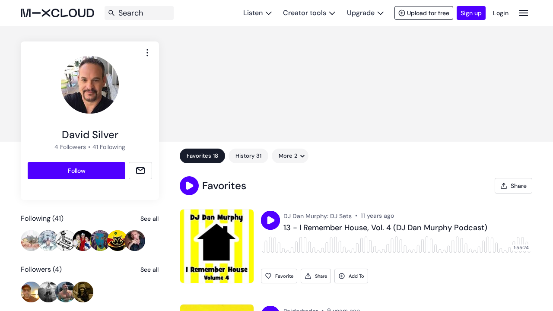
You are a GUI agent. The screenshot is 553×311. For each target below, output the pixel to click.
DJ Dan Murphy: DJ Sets (317, 216)
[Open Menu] (523, 13)
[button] (189, 185)
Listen (253, 12)
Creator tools (304, 12)
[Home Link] (57, 13)
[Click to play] (270, 220)
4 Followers (70, 147)
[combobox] (147, 52)
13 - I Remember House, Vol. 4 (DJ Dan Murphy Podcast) (385, 228)
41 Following (108, 147)
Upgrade (361, 12)
